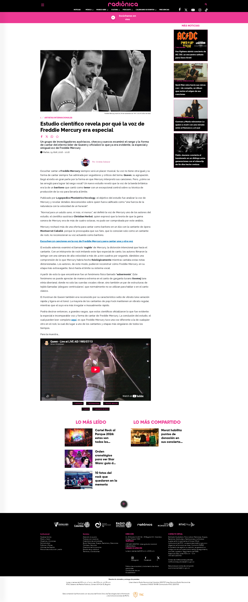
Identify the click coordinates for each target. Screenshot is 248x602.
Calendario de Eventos (145, 10)
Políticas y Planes (46, 545)
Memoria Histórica (73, 487)
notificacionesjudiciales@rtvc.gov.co (181, 562)
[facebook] (41, 136)
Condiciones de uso (133, 570)
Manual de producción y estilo (51, 549)
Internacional (94, 403)
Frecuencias (164, 10)
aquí (73, 319)
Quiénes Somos (45, 537)
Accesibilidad (131, 572)
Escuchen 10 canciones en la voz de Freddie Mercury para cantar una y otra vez (86, 241)
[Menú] (42, 5)
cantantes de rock (102, 409)
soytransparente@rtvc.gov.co (179, 568)
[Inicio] (123, 3)
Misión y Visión (45, 539)
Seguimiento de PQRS (190, 551)
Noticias (77, 10)
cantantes (79, 403)
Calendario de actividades (92, 541)
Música (88, 10)
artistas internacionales (185, 81)
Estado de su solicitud (91, 549)
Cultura (114, 10)
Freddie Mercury (112, 403)
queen (86, 409)
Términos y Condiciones (91, 551)
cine (68, 466)
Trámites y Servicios (90, 545)
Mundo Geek (101, 10)
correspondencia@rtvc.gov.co (195, 543)
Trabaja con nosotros (90, 539)
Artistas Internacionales (58, 118)
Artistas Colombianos (140, 445)
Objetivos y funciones (48, 541)
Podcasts (127, 10)
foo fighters (180, 47)
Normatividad (45, 543)
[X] (46, 136)
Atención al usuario (90, 537)
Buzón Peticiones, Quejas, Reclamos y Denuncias (100, 543)
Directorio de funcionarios (92, 547)
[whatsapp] (52, 136)
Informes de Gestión (47, 547)
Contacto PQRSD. (197, 545)
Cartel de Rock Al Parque (75, 445)
